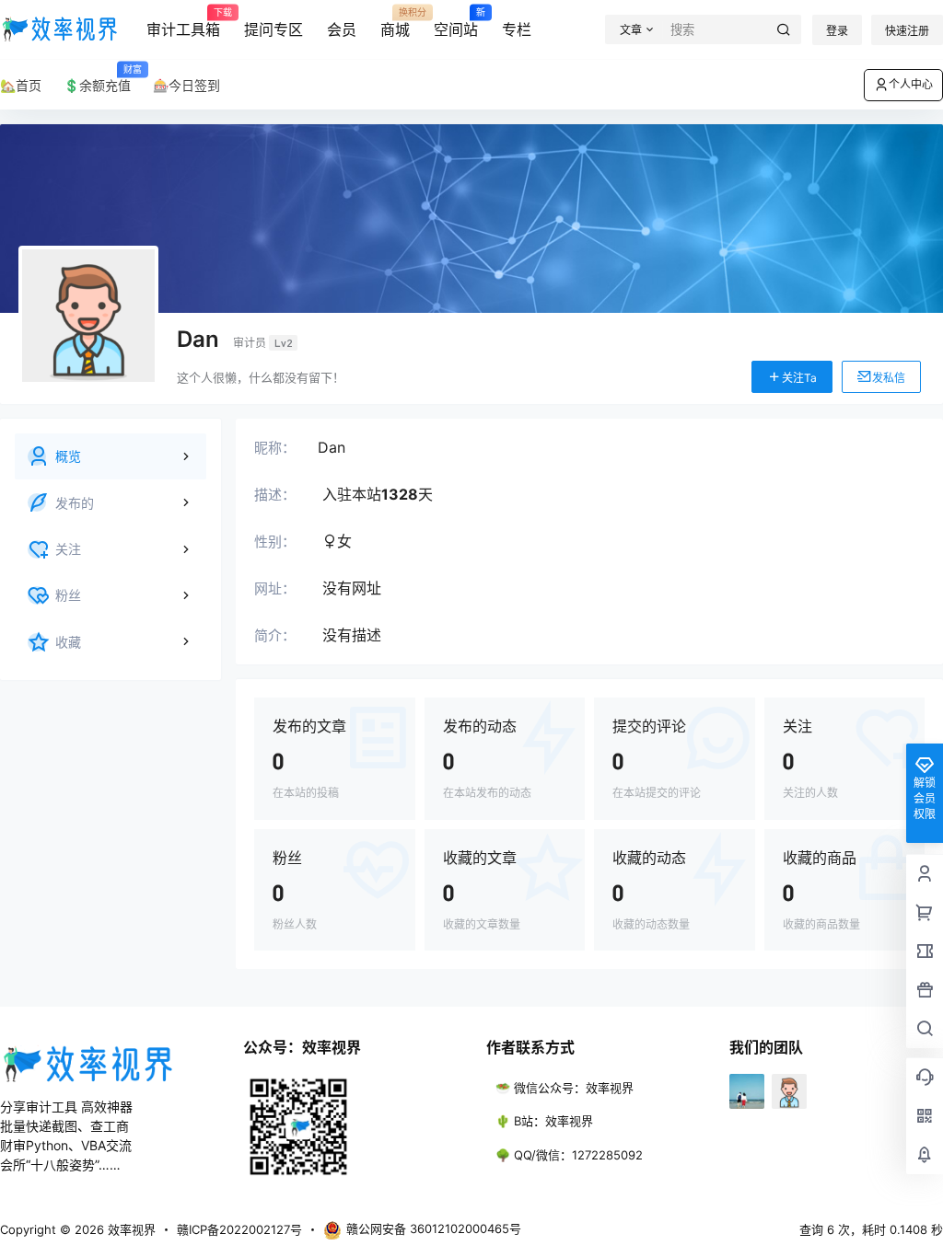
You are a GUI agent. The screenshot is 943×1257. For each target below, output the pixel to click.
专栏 (516, 29)
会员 (341, 29)
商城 (395, 23)
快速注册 (907, 31)
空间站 (456, 23)
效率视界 (130, 1229)
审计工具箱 (183, 23)
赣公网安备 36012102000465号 (433, 1228)
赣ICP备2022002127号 (239, 1229)
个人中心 (911, 84)
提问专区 (273, 29)
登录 (837, 31)
